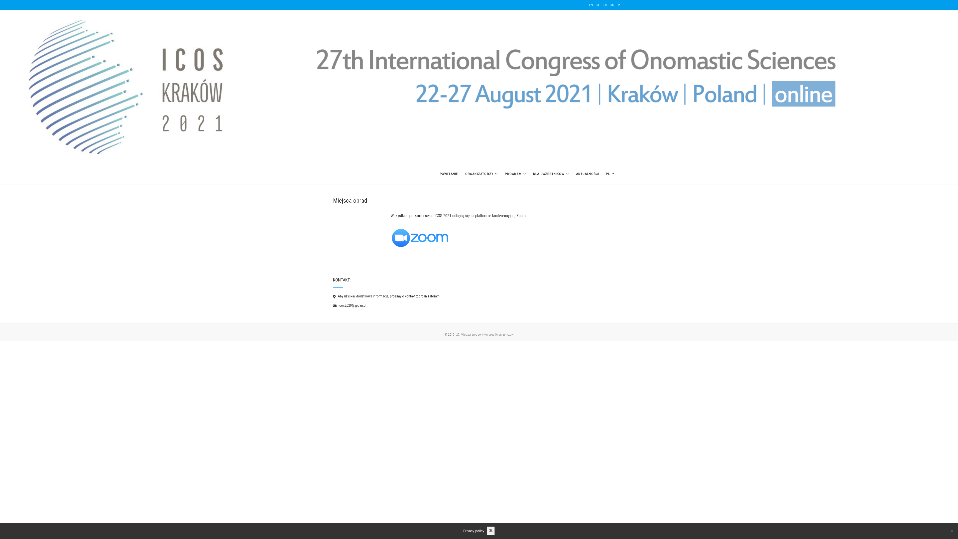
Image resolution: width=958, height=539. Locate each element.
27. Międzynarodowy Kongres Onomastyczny (484, 334)
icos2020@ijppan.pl (352, 305)
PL (619, 5)
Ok (491, 530)
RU (612, 5)
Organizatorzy (479, 174)
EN (591, 5)
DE (598, 5)
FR (605, 5)
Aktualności (587, 174)
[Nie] (951, 531)
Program (513, 174)
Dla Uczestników (549, 174)
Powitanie (449, 174)
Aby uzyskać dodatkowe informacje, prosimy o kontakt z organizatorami (388, 296)
